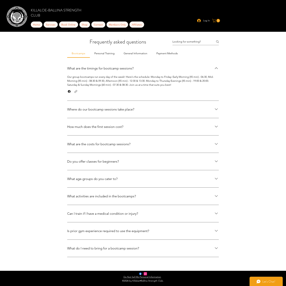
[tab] (78, 53)
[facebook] (140, 273)
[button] (68, 25)
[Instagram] (145, 273)
